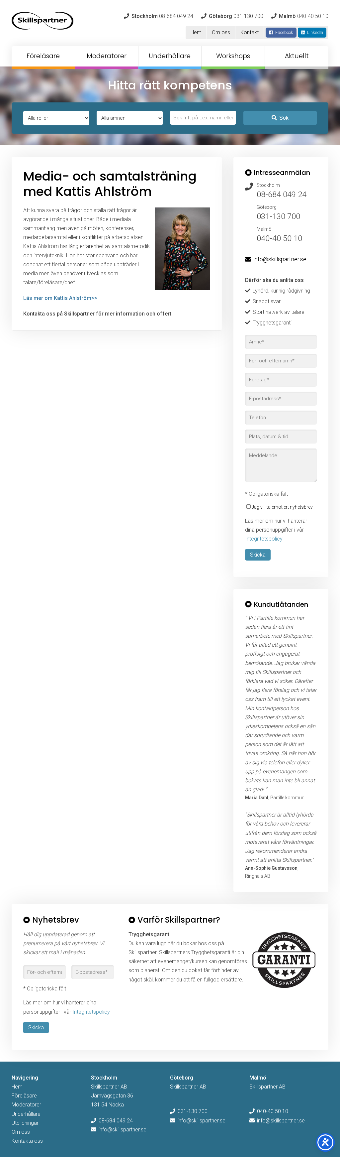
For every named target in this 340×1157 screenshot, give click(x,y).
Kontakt (249, 32)
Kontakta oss (27, 1141)
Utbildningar (25, 1123)
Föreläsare (43, 56)
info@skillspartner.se (279, 259)
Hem (196, 32)
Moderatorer (107, 56)
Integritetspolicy (264, 539)
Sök (284, 118)
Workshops (233, 56)
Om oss (221, 32)
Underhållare (170, 56)
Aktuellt (297, 56)
